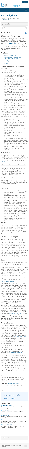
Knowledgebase (11, 18)
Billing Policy (5, 410)
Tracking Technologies (11, 59)
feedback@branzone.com (15, 383)
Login (18, 2)
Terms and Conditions (7, 425)
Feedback (7, 63)
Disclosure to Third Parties (12, 57)
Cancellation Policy (7, 405)
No (14, 398)
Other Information (10, 62)
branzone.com (12, 43)
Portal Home (4, 18)
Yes (7, 398)
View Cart (25, 2)
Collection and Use (10, 55)
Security (6, 60)
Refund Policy (5, 415)
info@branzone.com (7, 162)
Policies (18, 18)
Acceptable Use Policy (7, 420)
